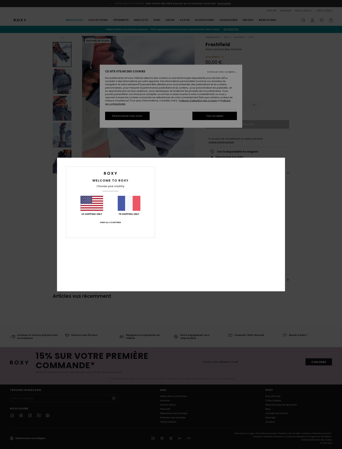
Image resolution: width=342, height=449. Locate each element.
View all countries (110, 222)
